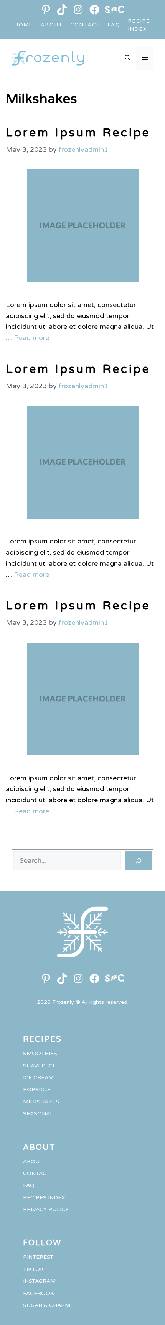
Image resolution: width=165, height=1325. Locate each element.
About (52, 25)
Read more (31, 337)
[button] (127, 58)
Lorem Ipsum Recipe (78, 133)
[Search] (138, 860)
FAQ (114, 25)
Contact (85, 25)
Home (24, 25)
